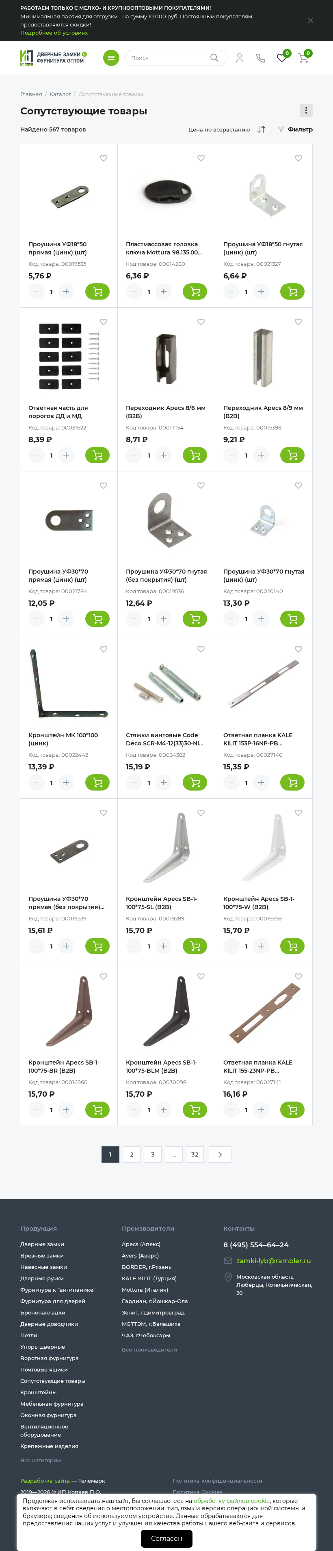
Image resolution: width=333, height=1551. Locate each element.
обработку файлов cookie (232, 1501)
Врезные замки (42, 1255)
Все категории (40, 1460)
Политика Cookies (198, 1492)
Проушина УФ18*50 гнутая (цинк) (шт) (263, 248)
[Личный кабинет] (239, 58)
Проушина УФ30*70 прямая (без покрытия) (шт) (64, 903)
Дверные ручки (42, 1278)
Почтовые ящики (44, 1369)
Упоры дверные (42, 1346)
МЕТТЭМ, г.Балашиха (151, 1324)
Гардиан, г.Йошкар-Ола (155, 1301)
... (174, 1154)
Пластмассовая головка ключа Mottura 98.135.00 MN (162, 248)
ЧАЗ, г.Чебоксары (146, 1335)
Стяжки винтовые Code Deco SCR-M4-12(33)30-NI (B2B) (162, 739)
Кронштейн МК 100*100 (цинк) (63, 739)
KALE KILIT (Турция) (149, 1278)
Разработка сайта (45, 1480)
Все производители (149, 1349)
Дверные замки (42, 1244)
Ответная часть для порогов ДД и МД (58, 412)
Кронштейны (38, 1392)
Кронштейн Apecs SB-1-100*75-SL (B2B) (161, 903)
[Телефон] (260, 58)
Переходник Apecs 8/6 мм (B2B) (165, 412)
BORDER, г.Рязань (146, 1267)
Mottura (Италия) (145, 1289)
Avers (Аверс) (140, 1255)
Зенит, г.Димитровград (153, 1312)
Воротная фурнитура (49, 1358)
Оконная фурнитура (48, 1415)
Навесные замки (43, 1267)
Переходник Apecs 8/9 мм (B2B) (263, 412)
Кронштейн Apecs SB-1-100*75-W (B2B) (258, 903)
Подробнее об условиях (54, 32)
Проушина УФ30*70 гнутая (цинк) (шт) (264, 575)
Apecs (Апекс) (141, 1244)
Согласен (166, 1538)
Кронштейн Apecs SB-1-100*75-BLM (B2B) (161, 1066)
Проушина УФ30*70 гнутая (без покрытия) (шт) (166, 575)
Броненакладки (42, 1312)
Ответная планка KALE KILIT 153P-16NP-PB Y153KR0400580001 (257, 739)
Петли (28, 1335)
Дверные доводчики (49, 1324)
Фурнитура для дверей (52, 1301)
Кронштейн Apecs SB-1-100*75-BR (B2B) (63, 1066)
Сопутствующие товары (52, 1381)
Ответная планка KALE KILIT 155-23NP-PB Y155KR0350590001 (257, 1067)
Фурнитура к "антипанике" (57, 1289)
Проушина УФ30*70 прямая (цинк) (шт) (58, 575)
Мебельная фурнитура (52, 1403)
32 (195, 1154)
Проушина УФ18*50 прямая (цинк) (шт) (57, 248)
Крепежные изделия (49, 1446)
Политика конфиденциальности (217, 1480)
